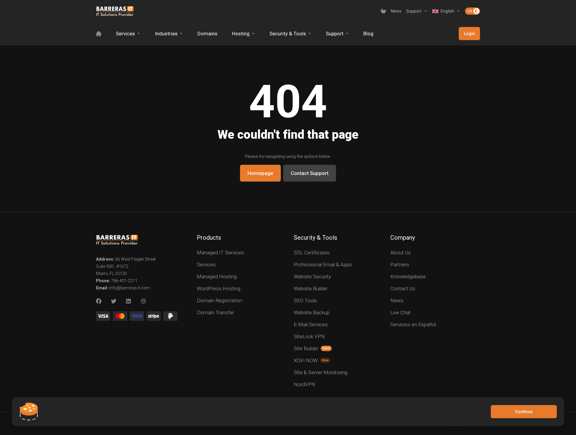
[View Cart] (383, 11)
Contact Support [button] (309, 173)
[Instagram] (143, 301)
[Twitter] (113, 301)
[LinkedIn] (128, 301)
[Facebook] (98, 301)
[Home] (99, 33)
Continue (523, 411)
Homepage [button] (260, 173)
